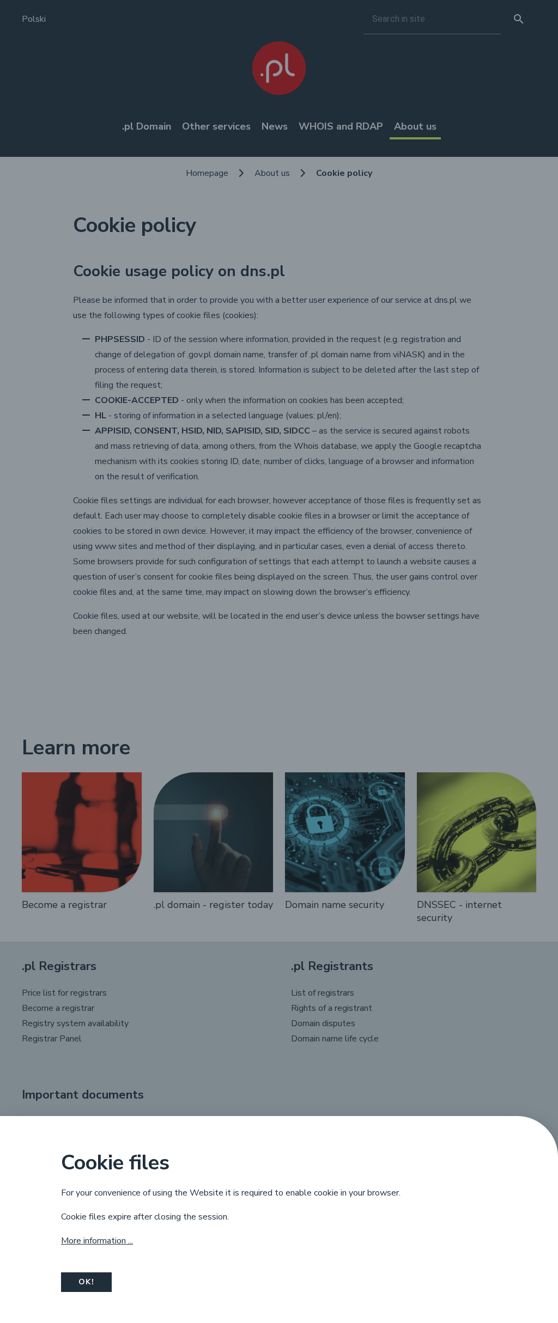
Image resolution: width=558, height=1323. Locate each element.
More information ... (97, 1241)
